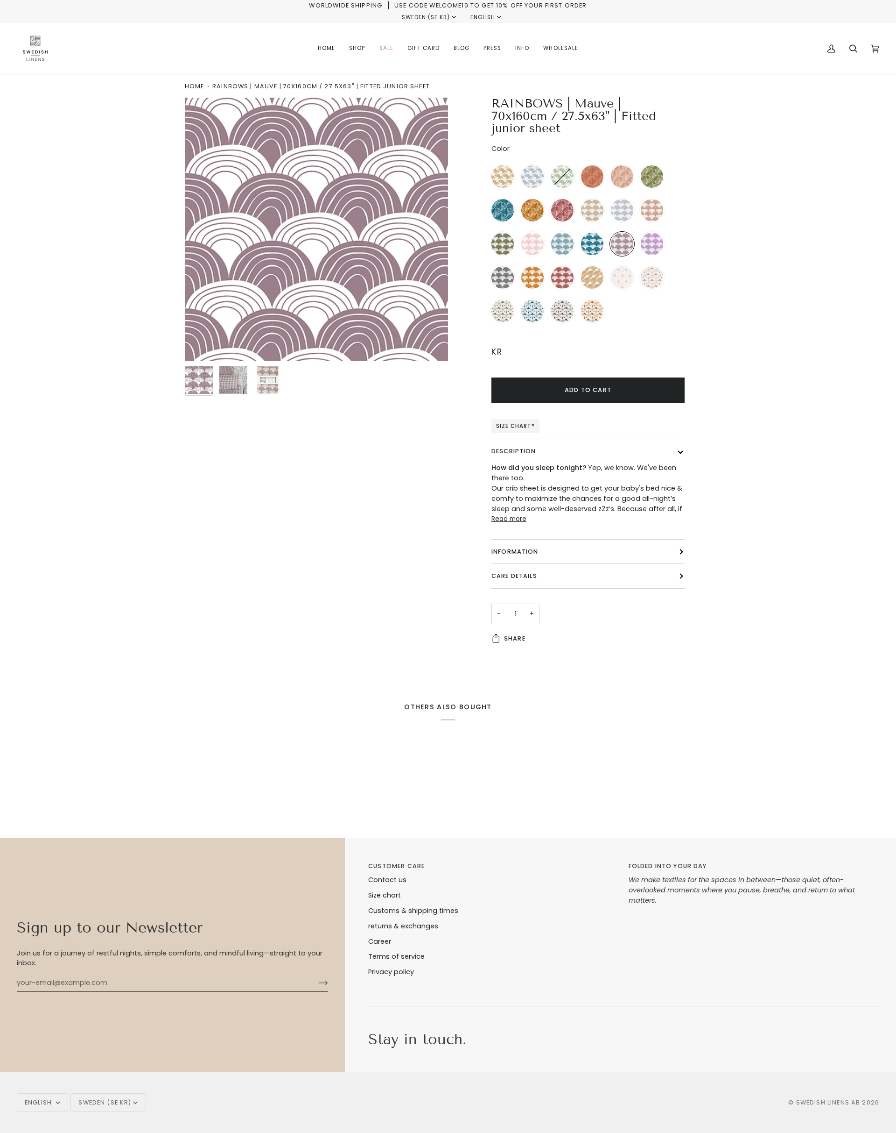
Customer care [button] (396, 866)
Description (513, 451)
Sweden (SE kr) (426, 17)
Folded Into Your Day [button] (668, 866)
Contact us (387, 879)
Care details (514, 576)
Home (194, 86)
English (482, 17)
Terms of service (396, 956)
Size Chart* (515, 426)
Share (514, 638)
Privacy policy (391, 971)
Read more (508, 518)
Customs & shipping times (413, 910)
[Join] (315, 983)
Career (379, 941)
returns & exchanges (403, 926)
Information (515, 552)
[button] (357, 48)
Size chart (384, 895)
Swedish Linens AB (828, 1102)
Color (500, 148)
